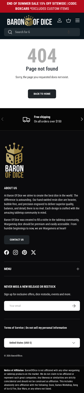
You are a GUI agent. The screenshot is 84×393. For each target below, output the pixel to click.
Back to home (42, 93)
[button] (69, 32)
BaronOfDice (16, 355)
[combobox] (42, 32)
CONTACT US (17, 239)
